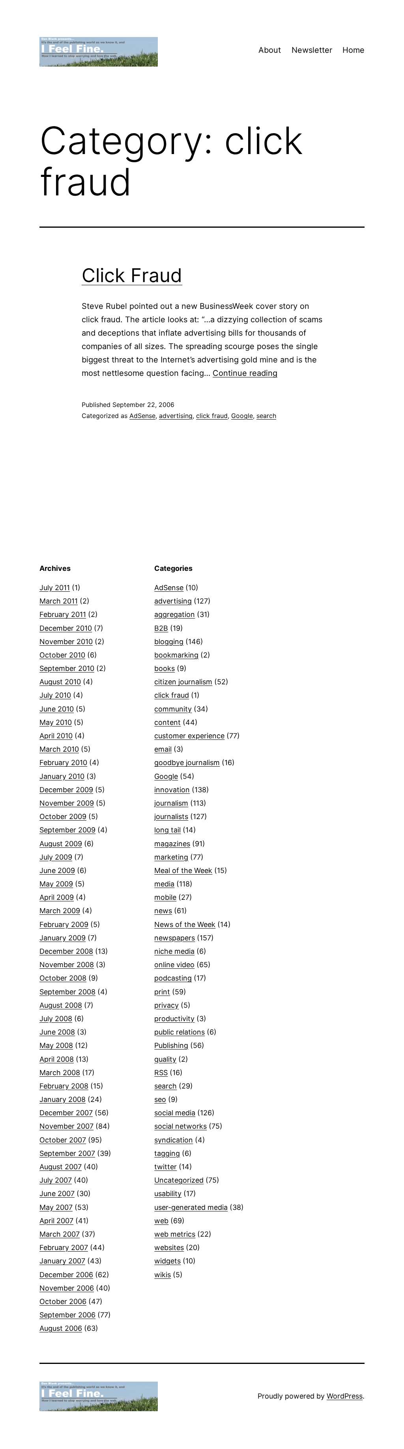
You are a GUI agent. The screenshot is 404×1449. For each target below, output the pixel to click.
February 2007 (63, 1247)
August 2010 (60, 682)
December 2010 (65, 628)
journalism (171, 803)
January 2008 (62, 1099)
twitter (165, 1167)
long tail (167, 830)
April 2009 (56, 897)
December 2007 (66, 1113)
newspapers (174, 938)
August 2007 (60, 1167)
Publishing (171, 1045)
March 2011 (58, 601)
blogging (168, 641)
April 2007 (56, 1221)
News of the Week (184, 924)
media (164, 884)
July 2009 (55, 857)
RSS (161, 1072)
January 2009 (62, 938)
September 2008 (67, 992)
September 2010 (66, 668)
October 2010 (62, 655)
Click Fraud (132, 275)
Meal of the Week (183, 870)
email (163, 749)
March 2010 (59, 749)
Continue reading (245, 373)
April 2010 (56, 736)
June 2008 (57, 1032)
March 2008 (59, 1072)
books (164, 668)
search (266, 416)
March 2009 (59, 911)
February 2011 (62, 614)
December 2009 (66, 790)
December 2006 (66, 1275)
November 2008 (66, 964)
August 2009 (60, 844)
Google (242, 416)
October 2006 (62, 1301)
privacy (166, 1005)
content (167, 722)
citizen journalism (183, 682)
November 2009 (66, 803)
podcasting (173, 978)
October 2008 (62, 978)
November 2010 (66, 641)
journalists (171, 816)
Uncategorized (179, 1180)
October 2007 (62, 1140)
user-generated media (191, 1207)
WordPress (345, 1396)
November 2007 (66, 1126)
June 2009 (57, 870)
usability (167, 1193)
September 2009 (67, 830)
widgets (167, 1261)
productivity (174, 1018)
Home (353, 50)
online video (174, 964)
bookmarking (176, 655)
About (269, 50)
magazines (172, 844)
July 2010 (55, 695)
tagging (167, 1153)
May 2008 (56, 1045)
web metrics (174, 1234)
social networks (180, 1126)
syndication (173, 1140)
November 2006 (66, 1288)
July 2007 (55, 1180)
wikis (162, 1275)
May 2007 (56, 1207)
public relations (179, 1032)
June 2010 (56, 709)
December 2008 (66, 951)
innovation (172, 790)
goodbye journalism (187, 762)
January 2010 (61, 776)
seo (160, 1099)
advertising (176, 416)
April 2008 (56, 1059)
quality (165, 1059)
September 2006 (67, 1315)
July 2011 (54, 587)
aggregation (174, 614)
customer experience (189, 736)
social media (174, 1113)
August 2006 (60, 1328)
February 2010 (63, 762)
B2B (161, 628)
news (163, 911)
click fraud (212, 416)
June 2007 (57, 1193)
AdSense (142, 416)
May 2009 (56, 884)
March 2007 (59, 1234)
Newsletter (312, 50)
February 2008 (63, 1086)
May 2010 (55, 722)
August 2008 (60, 1005)
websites (169, 1247)
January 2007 (62, 1261)
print (162, 992)
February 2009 (63, 924)
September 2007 (67, 1153)
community (173, 709)
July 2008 (55, 1018)
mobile (165, 897)
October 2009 (62, 816)
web (161, 1221)
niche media (174, 951)
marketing (171, 857)
